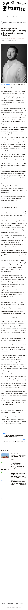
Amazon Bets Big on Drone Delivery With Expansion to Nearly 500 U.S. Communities (18, 483)
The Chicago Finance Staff (8, 38)
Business (21, 38)
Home (2, 21)
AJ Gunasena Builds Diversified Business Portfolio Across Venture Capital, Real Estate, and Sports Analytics (12, 466)
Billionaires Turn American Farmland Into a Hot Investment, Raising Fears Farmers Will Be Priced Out (18, 475)
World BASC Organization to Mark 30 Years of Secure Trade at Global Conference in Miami (19, 457)
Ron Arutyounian (5, 84)
